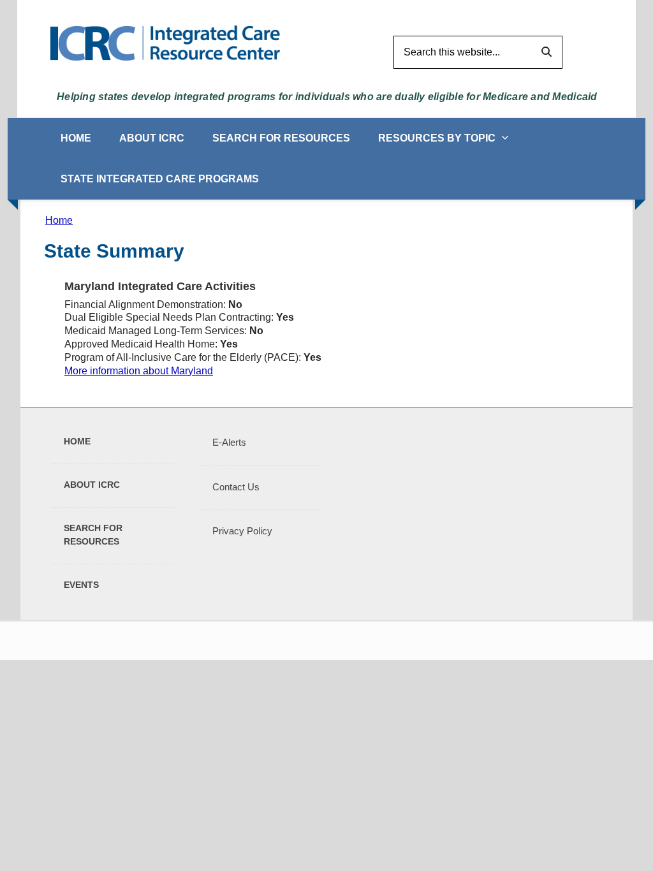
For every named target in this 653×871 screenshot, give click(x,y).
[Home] (165, 42)
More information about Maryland (138, 370)
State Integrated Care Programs (160, 178)
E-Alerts (229, 442)
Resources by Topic (436, 138)
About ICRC (151, 138)
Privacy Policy (242, 530)
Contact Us (236, 486)
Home (76, 138)
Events (81, 585)
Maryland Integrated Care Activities (160, 286)
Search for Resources (281, 138)
